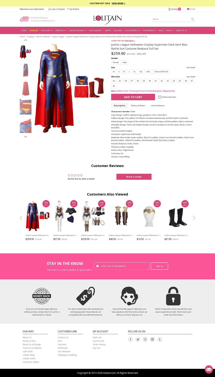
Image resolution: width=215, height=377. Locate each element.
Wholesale (63, 347)
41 (156, 81)
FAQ (60, 340)
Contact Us (63, 337)
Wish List (97, 337)
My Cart (96, 347)
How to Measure (158, 105)
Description (119, 105)
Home (24, 30)
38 (138, 81)
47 (192, 81)
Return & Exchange (32, 344)
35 (120, 81)
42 (162, 81)
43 (168, 81)
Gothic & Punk (76, 30)
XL (135, 71)
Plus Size (45, 30)
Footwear (148, 30)
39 (144, 81)
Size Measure (64, 351)
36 (126, 81)
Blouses (118, 30)
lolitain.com (109, 373)
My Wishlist (74, 9)
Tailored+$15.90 (161, 71)
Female (116, 62)
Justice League (58, 36)
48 (114, 86)
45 (180, 81)
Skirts (108, 30)
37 (132, 81)
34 (114, 81)
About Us (27, 337)
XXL (141, 71)
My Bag (175, 9)
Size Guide (191, 67)
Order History (99, 344)
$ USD (192, 9)
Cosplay (34, 30)
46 (186, 81)
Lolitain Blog (29, 354)
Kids (168, 30)
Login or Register (58, 9)
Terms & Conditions (32, 347)
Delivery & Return (138, 105)
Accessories (131, 30)
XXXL (148, 71)
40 (150, 81)
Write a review (134, 176)
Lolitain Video (29, 358)
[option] (25, 51)
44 (174, 81)
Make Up (180, 30)
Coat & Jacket (95, 30)
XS (114, 71)
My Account (98, 340)
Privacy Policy (29, 340)
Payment (62, 344)
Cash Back (28, 351)
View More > (118, 3)
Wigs (161, 30)
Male (125, 62)
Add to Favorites (169, 97)
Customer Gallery (31, 361)
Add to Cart (133, 97)
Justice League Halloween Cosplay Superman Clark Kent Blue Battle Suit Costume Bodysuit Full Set (107, 36)
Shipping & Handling (67, 354)
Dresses (60, 30)
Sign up (159, 266)
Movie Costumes (43, 36)
